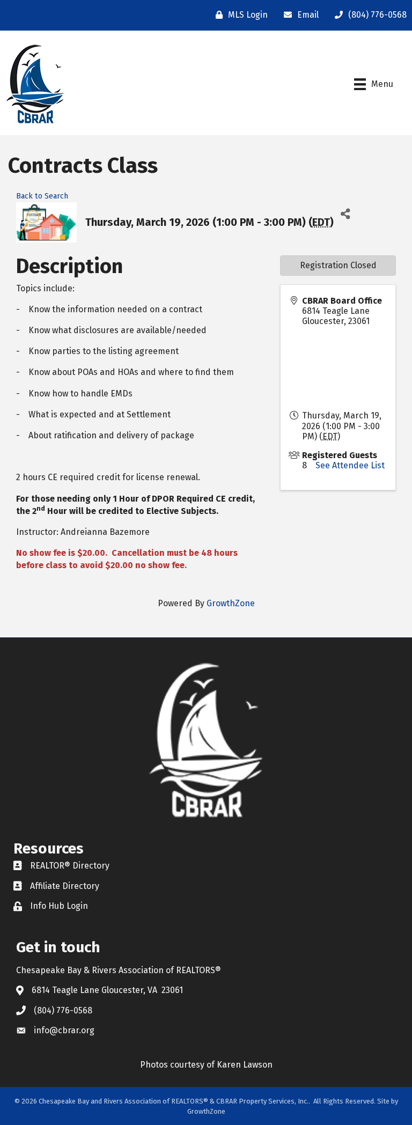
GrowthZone (231, 603)
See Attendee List (350, 465)
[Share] (346, 214)
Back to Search (42, 196)
